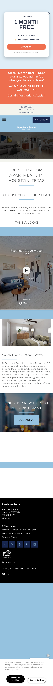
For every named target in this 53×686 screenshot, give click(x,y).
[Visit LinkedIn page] (27, 544)
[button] (49, 13)
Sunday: (6, 537)
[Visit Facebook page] (5, 544)
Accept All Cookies (15, 678)
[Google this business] (34, 544)
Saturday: (6, 533)
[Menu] (4, 119)
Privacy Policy (8, 562)
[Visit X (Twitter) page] (12, 544)
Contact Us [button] (26, 420)
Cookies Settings (37, 680)
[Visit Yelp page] (20, 544)
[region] (26, 672)
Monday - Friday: (10, 529)
